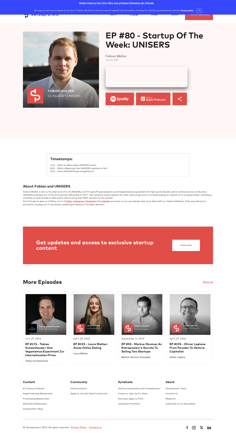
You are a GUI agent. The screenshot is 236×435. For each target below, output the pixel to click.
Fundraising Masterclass (36, 399)
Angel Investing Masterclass (38, 393)
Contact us (95, 427)
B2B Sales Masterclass (35, 404)
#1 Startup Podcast (33, 388)
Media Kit (171, 399)
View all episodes (199, 14)
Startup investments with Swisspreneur (139, 388)
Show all (208, 282)
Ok (199, 10)
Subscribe (186, 245)
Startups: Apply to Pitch (130, 399)
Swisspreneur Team (176, 388)
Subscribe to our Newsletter (181, 404)
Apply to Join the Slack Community (88, 393)
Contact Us (172, 393)
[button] (113, 14)
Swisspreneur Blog (33, 409)
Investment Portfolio (129, 404)
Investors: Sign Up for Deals (133, 393)
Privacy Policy (79, 427)
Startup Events (78, 388)
